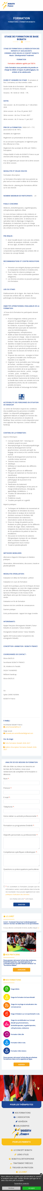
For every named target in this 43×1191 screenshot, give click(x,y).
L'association (23, 1117)
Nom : (6, 778)
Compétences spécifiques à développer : (20, 852)
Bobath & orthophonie (23, 1159)
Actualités (23, 1130)
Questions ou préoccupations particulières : (21, 869)
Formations (13, 22)
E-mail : (6, 797)
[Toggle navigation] (39, 5)
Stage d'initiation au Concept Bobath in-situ (25, 1014)
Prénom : (7, 788)
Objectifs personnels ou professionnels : (20, 835)
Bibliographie (22, 1126)
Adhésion (22, 1121)
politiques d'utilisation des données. (18, 894)
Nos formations (23, 1113)
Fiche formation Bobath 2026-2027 (17, 743)
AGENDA (21, 1064)
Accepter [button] (32, 1188)
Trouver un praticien (22, 1167)
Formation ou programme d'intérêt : (18, 825)
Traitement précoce (23, 1163)
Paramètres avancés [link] (21, 1183)
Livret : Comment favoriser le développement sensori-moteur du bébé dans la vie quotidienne (20, 923)
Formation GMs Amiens (18, 1051)
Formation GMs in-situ (18, 1043)
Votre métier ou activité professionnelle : (20, 816)
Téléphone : (8, 807)
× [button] (41, 1174)
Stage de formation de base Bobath (23, 997)
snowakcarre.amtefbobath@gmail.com (19, 733)
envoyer (21, 904)
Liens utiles (23, 1154)
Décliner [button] (11, 1188)
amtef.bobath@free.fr (13, 727)
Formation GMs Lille (17, 1034)
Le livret (23, 1134)
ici (38, 928)
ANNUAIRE (21, 970)
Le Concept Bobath (23, 1150)
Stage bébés (15, 989)
